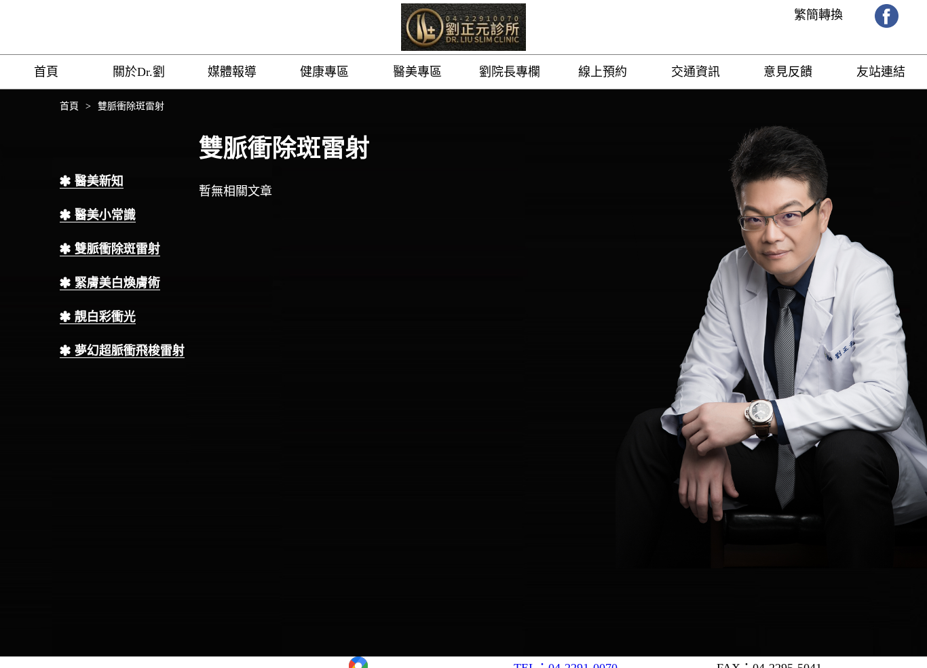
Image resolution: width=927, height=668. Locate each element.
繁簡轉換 (818, 15)
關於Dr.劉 (139, 72)
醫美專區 (417, 72)
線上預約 (602, 72)
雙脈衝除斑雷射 (117, 249)
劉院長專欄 (509, 72)
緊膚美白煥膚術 (117, 283)
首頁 (46, 72)
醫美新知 (99, 181)
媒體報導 (232, 72)
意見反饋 (787, 72)
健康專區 (324, 72)
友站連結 (880, 72)
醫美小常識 (105, 215)
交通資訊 (695, 72)
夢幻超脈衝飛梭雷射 (130, 350)
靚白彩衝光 (105, 316)
